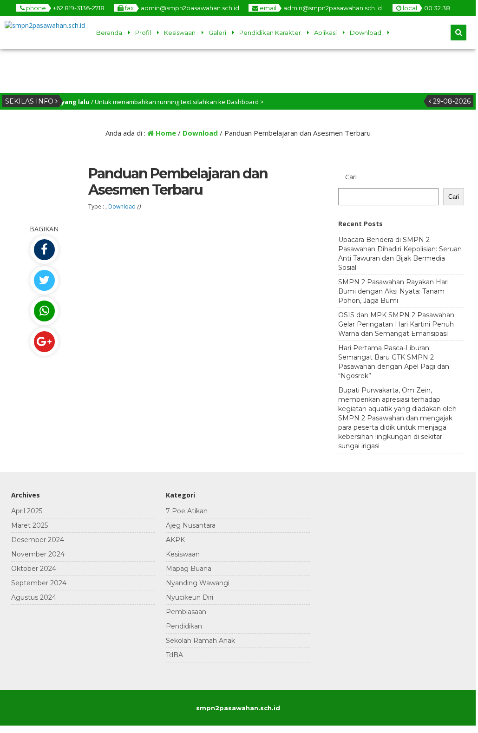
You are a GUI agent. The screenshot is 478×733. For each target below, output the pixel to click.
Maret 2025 (29, 525)
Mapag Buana (188, 568)
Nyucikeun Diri (189, 597)
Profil (143, 32)
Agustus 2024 (33, 597)
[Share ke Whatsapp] (44, 311)
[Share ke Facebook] (44, 250)
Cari (351, 176)
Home (165, 132)
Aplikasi (325, 32)
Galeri (217, 32)
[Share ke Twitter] (44, 280)
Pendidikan (184, 626)
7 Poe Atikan (187, 511)
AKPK (175, 540)
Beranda (109, 32)
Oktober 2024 (33, 568)
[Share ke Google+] (44, 341)
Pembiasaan (186, 612)
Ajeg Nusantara (191, 525)
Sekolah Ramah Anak (200, 640)
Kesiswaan (180, 32)
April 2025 (26, 511)
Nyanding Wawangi (197, 583)
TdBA (174, 655)
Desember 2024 (37, 540)
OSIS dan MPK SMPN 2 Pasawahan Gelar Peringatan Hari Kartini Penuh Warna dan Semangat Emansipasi (396, 324)
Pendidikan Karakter (270, 32)
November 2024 (38, 554)
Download (365, 32)
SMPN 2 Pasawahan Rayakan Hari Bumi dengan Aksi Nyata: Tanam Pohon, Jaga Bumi (393, 291)
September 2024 (38, 583)
